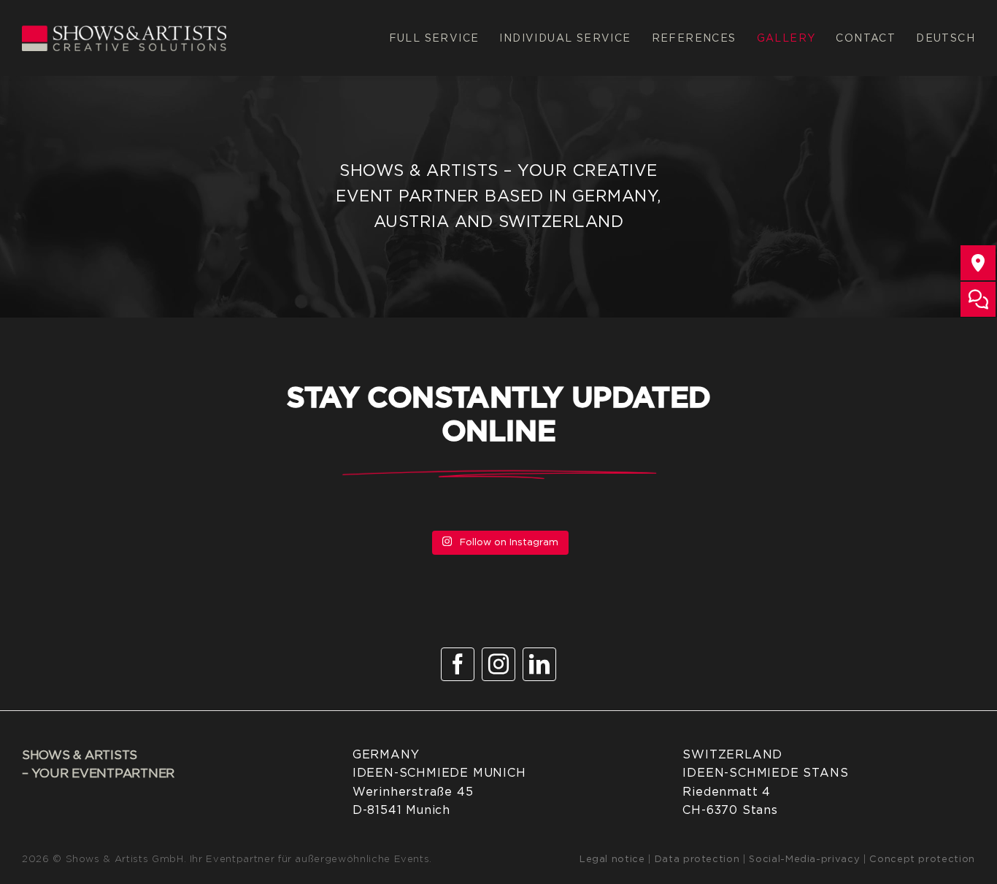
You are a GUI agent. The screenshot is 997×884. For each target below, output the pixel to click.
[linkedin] (539, 664)
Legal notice (612, 859)
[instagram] (498, 664)
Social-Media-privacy (806, 859)
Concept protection (922, 859)
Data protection (697, 859)
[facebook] (457, 664)
